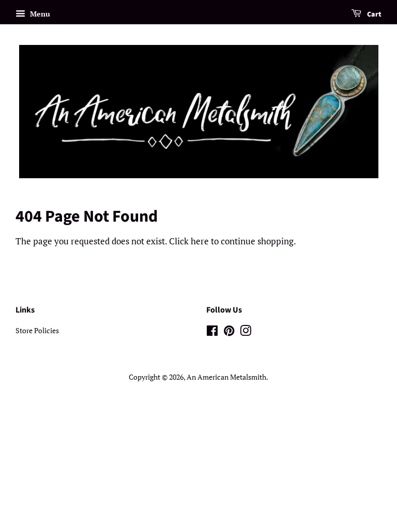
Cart (373, 14)
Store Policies (37, 330)
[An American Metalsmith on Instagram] (245, 332)
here (200, 241)
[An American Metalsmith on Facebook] (212, 332)
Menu (39, 14)
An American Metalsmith (226, 377)
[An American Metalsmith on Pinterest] (229, 332)
